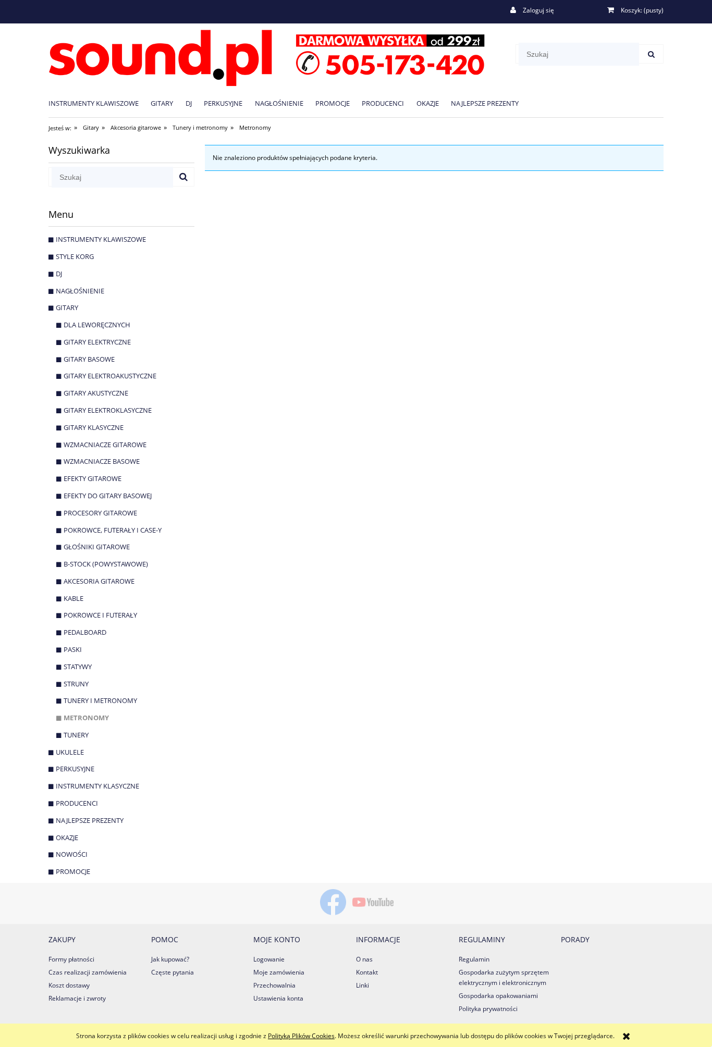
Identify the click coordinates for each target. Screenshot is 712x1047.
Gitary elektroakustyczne (110, 375)
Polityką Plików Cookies (301, 1035)
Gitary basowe (89, 359)
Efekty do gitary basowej (108, 495)
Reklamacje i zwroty (77, 998)
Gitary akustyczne (96, 393)
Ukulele (70, 752)
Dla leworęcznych (97, 324)
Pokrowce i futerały (100, 615)
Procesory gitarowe (100, 513)
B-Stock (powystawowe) (106, 564)
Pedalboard (85, 632)
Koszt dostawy (69, 985)
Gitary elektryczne (97, 342)
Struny (76, 683)
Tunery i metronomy (100, 700)
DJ (59, 273)
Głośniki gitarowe (97, 546)
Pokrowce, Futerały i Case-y (113, 530)
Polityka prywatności (488, 1008)
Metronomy (86, 717)
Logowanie (269, 959)
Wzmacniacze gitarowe (105, 444)
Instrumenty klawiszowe (101, 239)
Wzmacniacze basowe (102, 461)
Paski (73, 649)
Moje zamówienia (278, 972)
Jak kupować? (170, 959)
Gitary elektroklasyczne (108, 410)
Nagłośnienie (80, 290)
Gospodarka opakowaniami (498, 995)
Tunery (76, 735)
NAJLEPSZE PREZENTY (90, 820)
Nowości (72, 854)
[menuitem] (99, 103)
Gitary (67, 307)
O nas (364, 959)
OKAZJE (67, 837)
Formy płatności (71, 959)
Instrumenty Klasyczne (97, 786)
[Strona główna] (266, 56)
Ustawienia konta (278, 998)
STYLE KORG (75, 256)
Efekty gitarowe (92, 478)
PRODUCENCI (77, 803)
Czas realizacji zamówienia (87, 972)
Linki (362, 985)
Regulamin (474, 959)
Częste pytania (172, 972)
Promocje (73, 871)
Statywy (78, 666)
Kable (73, 598)
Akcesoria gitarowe (99, 581)
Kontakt (367, 972)
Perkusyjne (75, 768)
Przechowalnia (274, 985)
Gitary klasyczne (94, 427)
